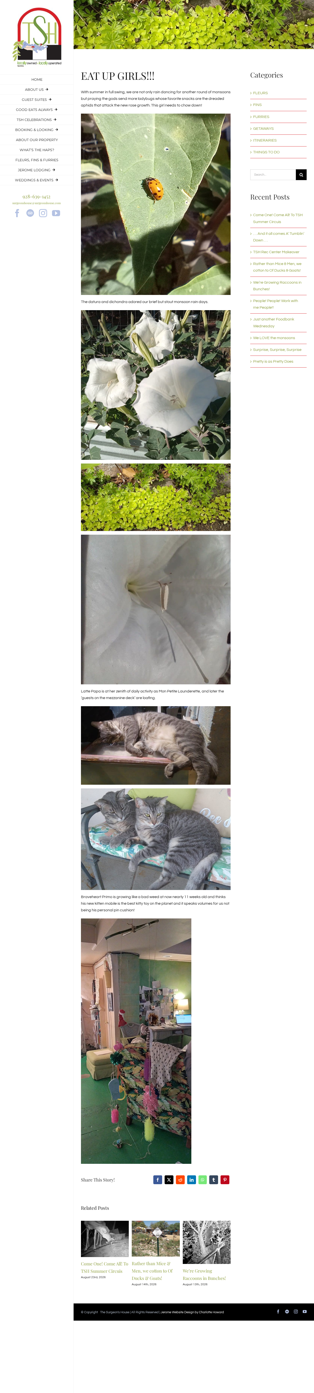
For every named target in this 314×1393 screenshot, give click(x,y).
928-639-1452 (37, 196)
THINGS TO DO (266, 152)
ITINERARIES (265, 140)
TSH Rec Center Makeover (276, 252)
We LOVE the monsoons (274, 338)
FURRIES (261, 117)
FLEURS (260, 93)
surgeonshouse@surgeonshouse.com (36, 203)
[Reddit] (180, 1179)
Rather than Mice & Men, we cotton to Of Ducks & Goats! (152, 1270)
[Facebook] (157, 1179)
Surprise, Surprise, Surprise (277, 350)
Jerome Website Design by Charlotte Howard (192, 1312)
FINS (257, 105)
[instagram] (43, 213)
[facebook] (17, 213)
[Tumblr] (213, 1179)
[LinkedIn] (191, 1179)
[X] (169, 1179)
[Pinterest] (225, 1179)
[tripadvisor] (30, 213)
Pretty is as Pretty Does (273, 361)
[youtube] (56, 213)
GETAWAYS (263, 129)
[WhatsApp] (202, 1179)
